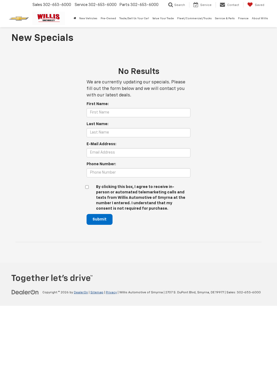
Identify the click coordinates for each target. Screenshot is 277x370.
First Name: (98, 104)
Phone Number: (101, 164)
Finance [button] (243, 18)
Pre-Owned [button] (108, 18)
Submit (100, 219)
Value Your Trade (163, 18)
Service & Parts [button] (225, 18)
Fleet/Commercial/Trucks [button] (194, 18)
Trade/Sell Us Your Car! (134, 18)
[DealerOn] (25, 292)
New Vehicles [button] (88, 18)
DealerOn (81, 292)
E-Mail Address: (101, 144)
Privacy (111, 292)
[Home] (75, 18)
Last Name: (97, 124)
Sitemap (96, 292)
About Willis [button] (260, 18)
